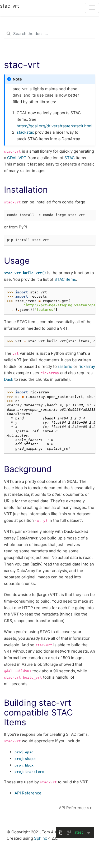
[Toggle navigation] (92, 8)
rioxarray (86, 366)
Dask (8, 379)
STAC (69, 157)
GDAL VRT (16, 157)
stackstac (25, 132)
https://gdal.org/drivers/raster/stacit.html (54, 125)
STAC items (65, 279)
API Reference (28, 792)
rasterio (65, 366)
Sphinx (40, 838)
